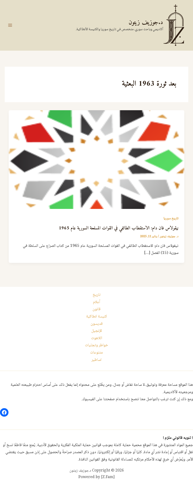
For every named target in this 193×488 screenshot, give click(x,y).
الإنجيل (96, 331)
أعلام (96, 302)
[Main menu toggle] (10, 25)
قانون (96, 309)
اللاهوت (96, 338)
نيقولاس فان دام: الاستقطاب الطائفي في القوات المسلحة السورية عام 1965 (118, 228)
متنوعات (96, 352)
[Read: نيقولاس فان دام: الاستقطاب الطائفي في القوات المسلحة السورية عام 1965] (96, 159)
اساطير (96, 360)
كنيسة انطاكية (96, 316)
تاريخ (96, 295)
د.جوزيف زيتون (146, 22)
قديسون (97, 324)
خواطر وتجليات (96, 345)
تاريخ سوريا (171, 218)
